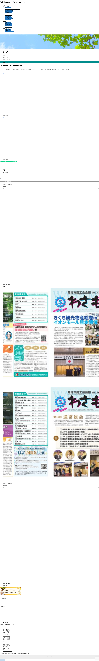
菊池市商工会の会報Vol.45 (8, 583)
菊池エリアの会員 (8, 23)
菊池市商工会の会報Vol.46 (8, 483)
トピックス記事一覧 (9, 18)
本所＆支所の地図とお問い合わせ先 (12, 9)
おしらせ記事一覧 (8, 17)
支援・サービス (6, 13)
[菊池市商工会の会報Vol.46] (51, 482)
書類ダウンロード (6, 645)
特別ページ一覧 (8, 19)
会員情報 (4, 21)
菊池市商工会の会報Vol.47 (8, 383)
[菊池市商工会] (12, 2)
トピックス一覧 (6, 631)
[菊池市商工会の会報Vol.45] (51, 488)
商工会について (6, 6)
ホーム (4, 5)
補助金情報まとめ (8, 15)
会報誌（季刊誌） (8, 12)
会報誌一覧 (5, 646)
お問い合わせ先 (6, 28)
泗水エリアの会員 (8, 25)
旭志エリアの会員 (8, 27)
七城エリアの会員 (8, 24)
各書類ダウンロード (9, 11)
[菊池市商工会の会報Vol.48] (51, 189)
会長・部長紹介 (8, 22)
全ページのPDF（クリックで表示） (8, 161)
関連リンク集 (8, 30)
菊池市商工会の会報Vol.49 (8, 184)
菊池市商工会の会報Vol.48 (8, 284)
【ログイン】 (49, 656)
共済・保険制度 (8, 16)
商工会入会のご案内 (9, 10)
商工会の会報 (5, 62)
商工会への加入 (6, 644)
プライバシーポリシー (9, 31)
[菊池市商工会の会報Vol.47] (51, 382)
